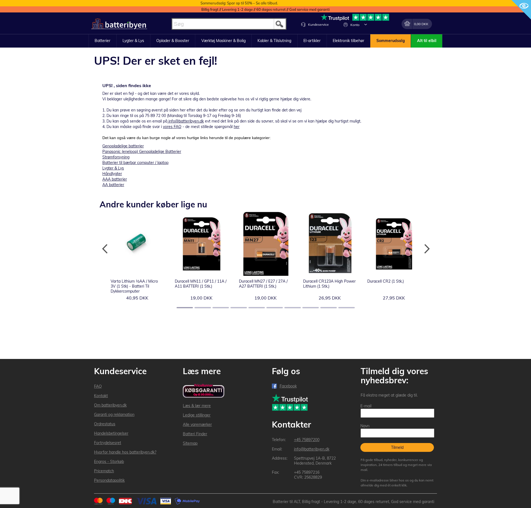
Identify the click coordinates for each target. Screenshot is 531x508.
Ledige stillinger (196, 415)
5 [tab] (256, 307)
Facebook (288, 386)
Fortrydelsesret (107, 442)
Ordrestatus (104, 423)
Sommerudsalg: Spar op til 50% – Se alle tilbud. (239, 3)
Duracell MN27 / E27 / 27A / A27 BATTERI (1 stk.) (263, 284)
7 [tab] (292, 307)
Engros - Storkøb (109, 461)
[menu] (265, 41)
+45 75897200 (306, 439)
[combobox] (229, 24)
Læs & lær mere (197, 405)
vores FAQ (172, 126)
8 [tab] (310, 307)
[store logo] (119, 24)
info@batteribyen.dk (186, 121)
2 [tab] (202, 307)
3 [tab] (220, 307)
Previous (105, 248)
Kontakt (101, 395)
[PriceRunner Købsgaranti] (203, 391)
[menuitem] (102, 41)
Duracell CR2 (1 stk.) (385, 281)
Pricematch (104, 470)
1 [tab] (184, 307)
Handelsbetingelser (111, 433)
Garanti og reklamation (114, 414)
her (237, 126)
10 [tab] (346, 307)
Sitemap (190, 443)
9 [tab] (328, 307)
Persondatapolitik (109, 480)
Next (425, 248)
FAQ (98, 386)
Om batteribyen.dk (110, 405)
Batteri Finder (195, 433)
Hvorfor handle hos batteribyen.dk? (125, 452)
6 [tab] (274, 307)
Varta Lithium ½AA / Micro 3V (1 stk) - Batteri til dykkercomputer (134, 286)
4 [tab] (238, 307)
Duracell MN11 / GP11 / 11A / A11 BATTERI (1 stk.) (201, 284)
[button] (365, 24)
